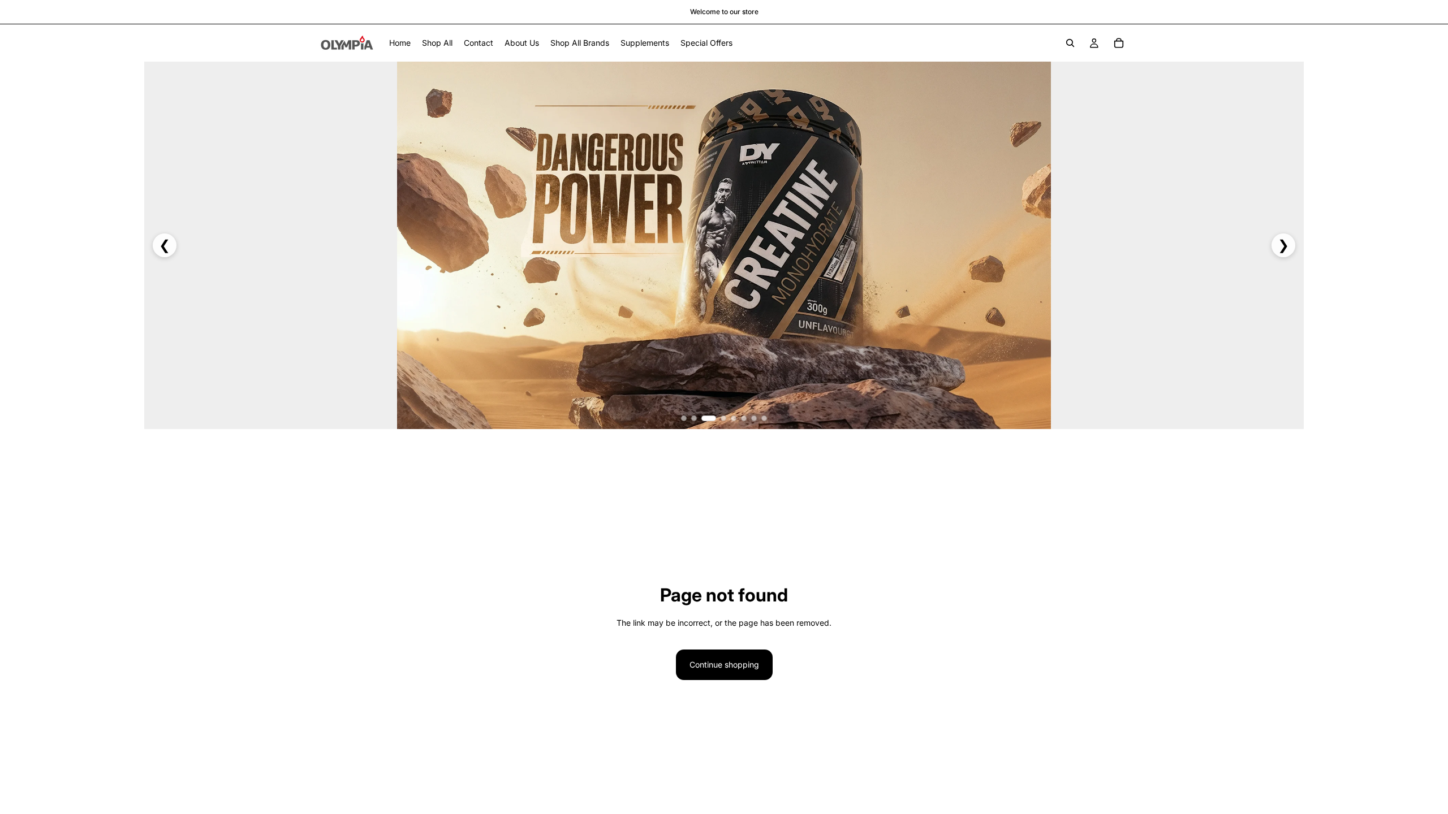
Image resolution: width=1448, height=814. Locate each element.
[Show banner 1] (684, 418)
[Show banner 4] (723, 418)
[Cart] (1118, 43)
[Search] (1070, 43)
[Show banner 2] (694, 418)
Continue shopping (724, 664)
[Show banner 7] (754, 418)
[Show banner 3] (708, 418)
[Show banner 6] (744, 418)
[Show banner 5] (733, 418)
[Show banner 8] (764, 418)
